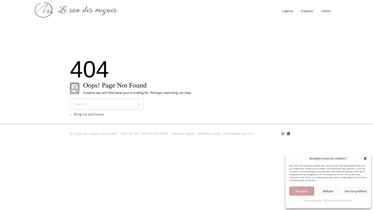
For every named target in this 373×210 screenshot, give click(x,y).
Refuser (328, 191)
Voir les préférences (356, 191)
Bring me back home (88, 114)
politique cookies (209, 134)
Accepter (302, 191)
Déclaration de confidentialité (338, 200)
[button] (365, 158)
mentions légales (183, 134)
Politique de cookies (312, 200)
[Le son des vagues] (85, 10)
